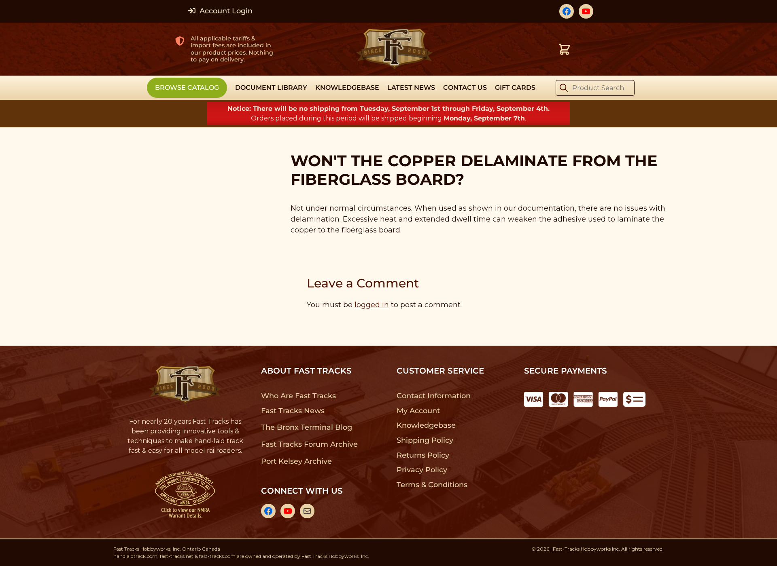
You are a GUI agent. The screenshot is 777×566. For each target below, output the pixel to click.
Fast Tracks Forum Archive (309, 444)
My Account (418, 410)
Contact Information (433, 395)
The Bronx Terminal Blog (306, 427)
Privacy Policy (422, 469)
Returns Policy (423, 455)
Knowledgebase (426, 425)
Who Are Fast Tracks (298, 395)
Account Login (225, 10)
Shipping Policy (425, 440)
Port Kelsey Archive (296, 461)
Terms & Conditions (432, 484)
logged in (372, 304)
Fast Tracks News (293, 410)
